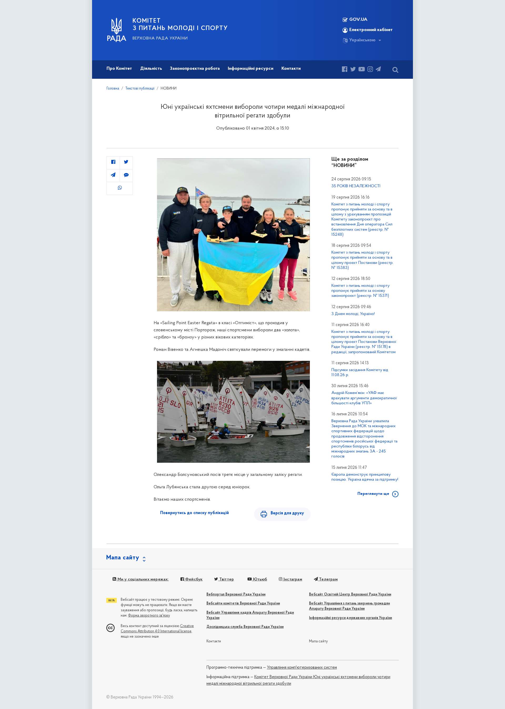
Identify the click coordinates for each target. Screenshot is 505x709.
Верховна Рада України (160, 38)
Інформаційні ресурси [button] (250, 68)
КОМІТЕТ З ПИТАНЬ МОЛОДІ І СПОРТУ (180, 25)
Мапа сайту (318, 641)
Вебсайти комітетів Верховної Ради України (243, 603)
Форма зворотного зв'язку (149, 616)
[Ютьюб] (361, 70)
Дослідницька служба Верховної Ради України (245, 627)
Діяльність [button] (151, 68)
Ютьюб (259, 579)
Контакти (213, 641)
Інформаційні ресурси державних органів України (350, 618)
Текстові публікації (139, 89)
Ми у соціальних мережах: (143, 579)
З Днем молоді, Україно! (353, 314)
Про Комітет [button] (119, 68)
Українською (362, 40)
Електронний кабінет (371, 30)
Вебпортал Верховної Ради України (235, 595)
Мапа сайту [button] (122, 558)
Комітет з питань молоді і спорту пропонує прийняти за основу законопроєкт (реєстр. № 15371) (360, 291)
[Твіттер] (353, 70)
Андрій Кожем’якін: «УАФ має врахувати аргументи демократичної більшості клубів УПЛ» (364, 398)
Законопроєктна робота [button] (195, 68)
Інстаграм (292, 579)
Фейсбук (193, 579)
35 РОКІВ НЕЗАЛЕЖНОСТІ (355, 186)
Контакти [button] (291, 68)
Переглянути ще (373, 494)
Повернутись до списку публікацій (194, 513)
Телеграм (328, 579)
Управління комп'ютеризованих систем (302, 668)
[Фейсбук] (344, 70)
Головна (113, 89)
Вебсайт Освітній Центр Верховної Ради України (350, 595)
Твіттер (226, 579)
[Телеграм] (378, 69)
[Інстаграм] (370, 70)
